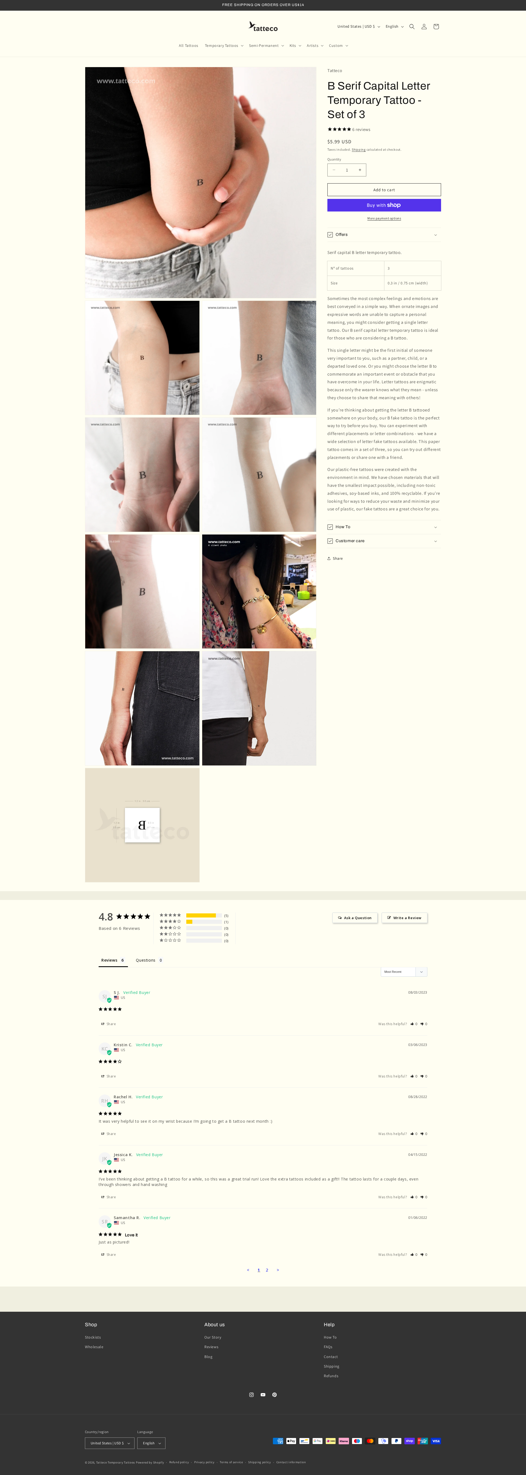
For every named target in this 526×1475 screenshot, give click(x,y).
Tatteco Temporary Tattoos (115, 1462)
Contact (331, 1356)
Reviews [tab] (109, 960)
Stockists (93, 1337)
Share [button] (338, 558)
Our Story (212, 1337)
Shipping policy (259, 1462)
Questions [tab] (145, 960)
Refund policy (179, 1462)
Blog (208, 1356)
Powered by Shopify (150, 1462)
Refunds (331, 1375)
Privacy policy (204, 1462)
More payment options (384, 218)
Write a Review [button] (407, 917)
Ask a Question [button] (358, 917)
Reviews (211, 1346)
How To (330, 1337)
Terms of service (231, 1462)
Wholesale (94, 1346)
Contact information (291, 1462)
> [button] (278, 1270)
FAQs (328, 1346)
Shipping (359, 149)
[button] (224, 45)
